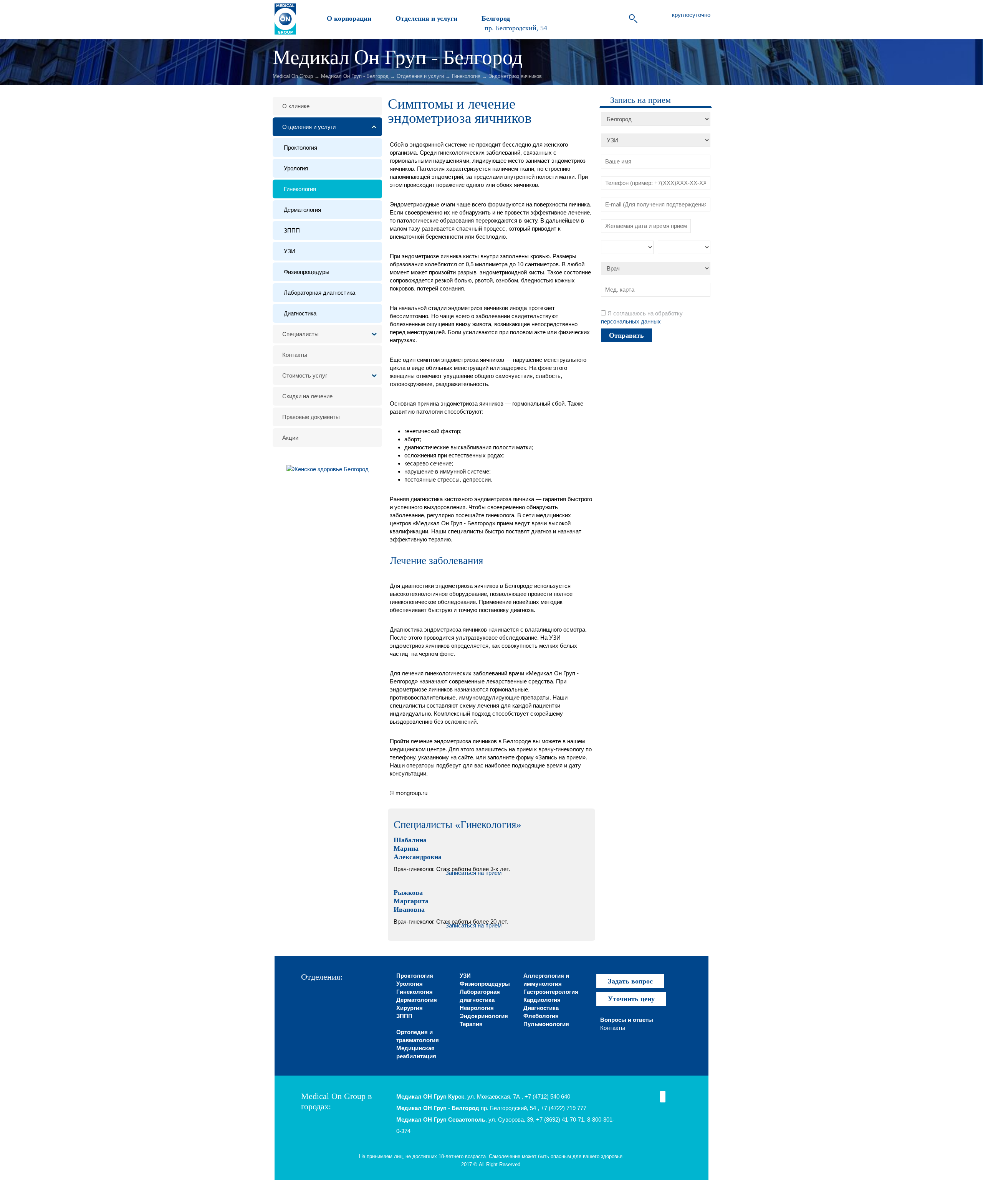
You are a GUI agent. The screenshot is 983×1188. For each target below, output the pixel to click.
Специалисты (300, 334)
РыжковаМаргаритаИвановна (411, 901)
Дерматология (302, 209)
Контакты (294, 354)
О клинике (295, 106)
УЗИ (289, 251)
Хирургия (409, 1008)
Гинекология (466, 76)
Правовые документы (311, 417)
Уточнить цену (631, 999)
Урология (296, 168)
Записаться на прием (473, 873)
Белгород (495, 18)
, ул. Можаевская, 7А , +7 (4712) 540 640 (483, 1096)
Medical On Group (293, 76)
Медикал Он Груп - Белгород (355, 76)
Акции (290, 437)
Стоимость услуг (304, 375)
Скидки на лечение (307, 396)
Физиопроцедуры (306, 272)
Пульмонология (546, 1024)
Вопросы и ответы (626, 1019)
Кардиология (542, 1000)
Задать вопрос (630, 981)
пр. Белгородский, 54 (516, 27)
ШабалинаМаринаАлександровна (418, 848)
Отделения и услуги (425, 18)
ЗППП (292, 230)
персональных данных (631, 321)
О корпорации (348, 18)
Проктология (300, 147)
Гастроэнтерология (550, 991)
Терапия (471, 1024)
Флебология (541, 1016)
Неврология (477, 1008)
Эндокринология (484, 1016)
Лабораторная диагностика (319, 292)
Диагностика (300, 313)
